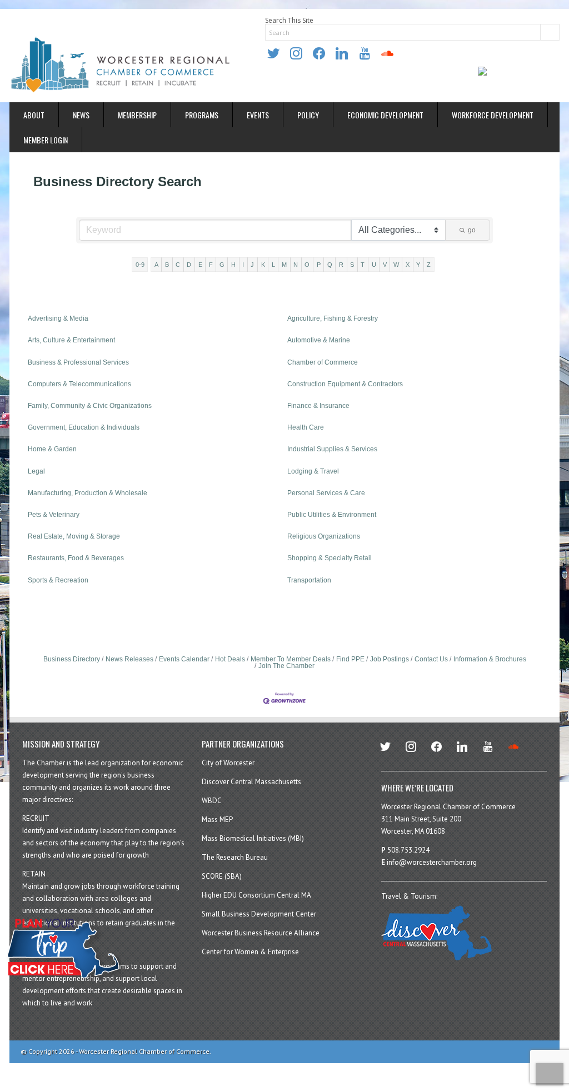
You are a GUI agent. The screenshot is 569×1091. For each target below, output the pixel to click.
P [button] (319, 264)
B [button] (167, 264)
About (33, 115)
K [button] (263, 264)
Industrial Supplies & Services (332, 449)
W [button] (396, 264)
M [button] (284, 264)
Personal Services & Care (326, 493)
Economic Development (385, 115)
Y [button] (418, 264)
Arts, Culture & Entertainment (71, 340)
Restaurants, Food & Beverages (76, 558)
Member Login (45, 140)
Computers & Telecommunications (79, 384)
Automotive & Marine (318, 340)
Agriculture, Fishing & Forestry (332, 318)
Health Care (305, 427)
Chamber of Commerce (322, 362)
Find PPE (350, 659)
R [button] (341, 264)
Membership (137, 115)
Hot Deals (230, 659)
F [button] (211, 264)
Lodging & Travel (313, 471)
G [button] (221, 264)
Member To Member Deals (291, 659)
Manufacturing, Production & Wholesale (87, 493)
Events (258, 115)
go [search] (472, 230)
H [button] (233, 264)
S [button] (352, 264)
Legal (36, 471)
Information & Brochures (489, 659)
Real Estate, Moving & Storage (74, 536)
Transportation (309, 580)
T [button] (363, 264)
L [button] (273, 264)
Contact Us (431, 659)
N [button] (295, 264)
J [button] (252, 264)
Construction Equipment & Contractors (345, 384)
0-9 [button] (140, 264)
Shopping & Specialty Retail (329, 558)
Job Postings (389, 659)
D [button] (189, 264)
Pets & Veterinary (53, 515)
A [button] (156, 264)
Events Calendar (184, 659)
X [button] (408, 264)
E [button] (200, 264)
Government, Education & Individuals (83, 427)
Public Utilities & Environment (331, 515)
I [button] (243, 264)
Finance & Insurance (318, 406)
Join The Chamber (286, 666)
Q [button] (329, 264)
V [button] (385, 264)
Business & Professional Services (78, 362)
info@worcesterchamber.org (432, 862)
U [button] (374, 264)
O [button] (307, 264)
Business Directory (71, 659)
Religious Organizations (323, 536)
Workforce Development (492, 115)
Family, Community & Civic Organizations (90, 406)
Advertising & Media (58, 318)
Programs (201, 115)
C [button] (178, 264)
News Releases (129, 659)
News (81, 115)
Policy (308, 115)
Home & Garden (52, 449)
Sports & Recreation (58, 580)
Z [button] (429, 264)
